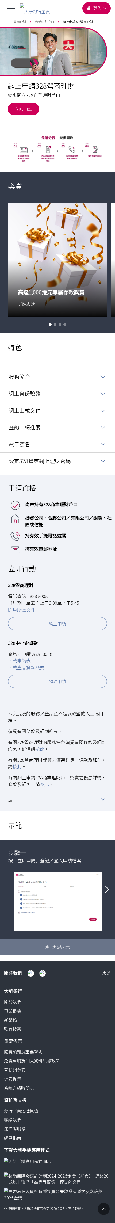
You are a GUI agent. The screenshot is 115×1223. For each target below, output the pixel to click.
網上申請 (57, 623)
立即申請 (23, 109)
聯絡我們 (12, 1120)
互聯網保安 (14, 1069)
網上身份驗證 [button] (25, 393)
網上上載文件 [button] (25, 410)
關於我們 (12, 1002)
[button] (50, 324)
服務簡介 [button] (19, 376)
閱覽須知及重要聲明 (23, 1051)
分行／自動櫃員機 (21, 1110)
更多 (106, 973)
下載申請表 (19, 660)
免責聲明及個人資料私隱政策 (32, 1060)
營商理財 (19, 21)
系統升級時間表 (19, 1088)
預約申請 (57, 681)
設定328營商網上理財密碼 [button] (40, 461)
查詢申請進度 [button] (25, 427)
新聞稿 (10, 1020)
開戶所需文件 (21, 609)
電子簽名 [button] (19, 444)
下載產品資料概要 (26, 667)
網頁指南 (12, 1138)
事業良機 (12, 1011)
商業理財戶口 (44, 21)
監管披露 (12, 1029)
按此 (39, 748)
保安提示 (12, 1079)
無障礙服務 (14, 1129)
